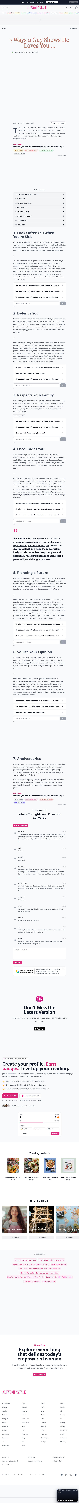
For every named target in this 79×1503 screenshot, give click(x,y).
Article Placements (59, 1457)
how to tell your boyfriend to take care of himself (39, 1268)
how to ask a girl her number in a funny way (39, 1273)
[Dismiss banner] (63, 968)
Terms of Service (7, 1465)
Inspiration (25, 1422)
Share (63, 123)
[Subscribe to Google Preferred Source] (24, 971)
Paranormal (64, 1430)
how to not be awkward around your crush (25, 1277)
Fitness (40, 13)
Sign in (39, 1100)
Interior (43, 1422)
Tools (23, 1446)
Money (62, 1426)
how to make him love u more (51, 1260)
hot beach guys (48, 1281)
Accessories (6, 1403)
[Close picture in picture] (58, 1490)
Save (54, 123)
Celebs (62, 1407)
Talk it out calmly (18, 150)
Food (42, 1415)
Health (4, 1422)
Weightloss (5, 1446)
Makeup (43, 1426)
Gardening (10, 13)
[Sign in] (76, 7)
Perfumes (25, 1434)
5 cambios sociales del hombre (59, 1277)
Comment (17, 962)
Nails (42, 1430)
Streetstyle (44, 1438)
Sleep (60, 13)
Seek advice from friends (46, 150)
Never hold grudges (19, 153)
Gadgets (5, 1419)
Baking (29, 13)
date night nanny (58, 1264)
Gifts (66, 13)
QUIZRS (64, 155)
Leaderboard (23, 1133)
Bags (3, 13)
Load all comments (20, 825)
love (4, 28)
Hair (61, 1419)
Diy (61, 1411)
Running (44, 1434)
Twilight (17, 13)
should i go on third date (25, 1260)
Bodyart (24, 1407)
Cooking (5, 1411)
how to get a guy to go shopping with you (31, 1264)
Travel (24, 1442)
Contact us (5, 1457)
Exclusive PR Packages (35, 1461)
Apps (23, 1403)
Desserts (24, 1411)
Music (24, 1430)
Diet (42, 1411)
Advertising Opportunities (10, 1461)
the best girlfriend (32, 1281)
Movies (4, 1430)
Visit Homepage (39, 1374)
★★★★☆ (73, 28)
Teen (34, 13)
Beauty (4, 1407)
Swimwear (54, 13)
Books (23, 13)
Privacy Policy (57, 1461)
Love (23, 1426)
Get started (55, 1133)
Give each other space (31, 150)
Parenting (5, 1434)
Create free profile (10, 1096)
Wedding (46, 13)
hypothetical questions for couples (31, 545)
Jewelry (62, 1422)
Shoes (62, 1434)
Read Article (19, 1237)
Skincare (5, 1438)
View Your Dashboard (32, 1096)
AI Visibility (31, 1457)
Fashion (4, 1415)
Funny (71, 13)
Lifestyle (5, 1426)
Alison (17, 123)
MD (32, 123)
